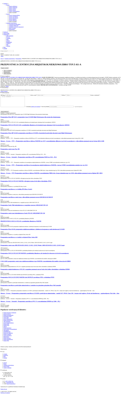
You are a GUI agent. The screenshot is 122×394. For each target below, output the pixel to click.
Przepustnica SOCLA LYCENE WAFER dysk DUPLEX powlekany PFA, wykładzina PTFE (27, 277)
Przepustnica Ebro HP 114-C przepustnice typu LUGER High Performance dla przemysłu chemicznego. (31, 117)
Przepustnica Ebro (7, 316)
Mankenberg (9, 42)
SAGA (2, 58)
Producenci (5, 34)
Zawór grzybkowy (7, 335)
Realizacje (5, 32)
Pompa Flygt (6, 325)
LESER (8, 40)
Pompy (7, 5)
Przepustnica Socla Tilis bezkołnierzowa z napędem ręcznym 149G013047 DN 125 (24, 205)
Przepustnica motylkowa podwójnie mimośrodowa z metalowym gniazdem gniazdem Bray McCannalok (31, 285)
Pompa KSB (6, 324)
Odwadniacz (6, 330)
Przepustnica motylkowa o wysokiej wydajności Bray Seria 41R (19, 237)
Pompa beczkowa (7, 327)
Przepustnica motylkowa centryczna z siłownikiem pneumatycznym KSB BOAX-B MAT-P (27, 197)
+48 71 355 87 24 (9, 381)
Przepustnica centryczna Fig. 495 (10, 149)
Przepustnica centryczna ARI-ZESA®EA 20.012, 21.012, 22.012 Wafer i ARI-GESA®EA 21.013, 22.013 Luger (33, 245)
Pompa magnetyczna (8, 320)
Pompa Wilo (6, 340)
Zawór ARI (6, 317)
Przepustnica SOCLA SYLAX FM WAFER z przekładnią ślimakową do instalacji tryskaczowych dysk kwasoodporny (35, 253)
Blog (4, 47)
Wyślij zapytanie (7, 73)
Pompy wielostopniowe (14, 11)
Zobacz (2, 91)
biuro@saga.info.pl (11, 383)
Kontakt (5, 48)
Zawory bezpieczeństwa (14, 15)
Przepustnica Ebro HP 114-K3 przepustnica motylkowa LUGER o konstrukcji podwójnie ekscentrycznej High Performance (36, 133)
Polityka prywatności (5, 392)
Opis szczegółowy (7, 70)
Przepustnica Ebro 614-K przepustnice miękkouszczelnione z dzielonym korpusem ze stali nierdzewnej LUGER (33, 229)
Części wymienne (7, 367)
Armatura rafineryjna (13, 25)
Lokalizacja (4, 370)
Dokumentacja (7, 72)
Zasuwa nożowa (7, 314)
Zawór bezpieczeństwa (8, 322)
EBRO (7, 86)
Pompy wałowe (12, 8)
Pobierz (6, 91)
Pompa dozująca (7, 338)
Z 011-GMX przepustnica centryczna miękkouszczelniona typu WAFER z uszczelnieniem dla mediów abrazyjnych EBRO (36, 261)
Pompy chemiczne (13, 7)
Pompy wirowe (12, 10)
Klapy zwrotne (12, 28)
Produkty (5, 3)
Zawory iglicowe (13, 20)
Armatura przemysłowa (11, 23)
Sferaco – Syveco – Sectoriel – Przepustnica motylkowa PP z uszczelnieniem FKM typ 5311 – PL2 (29, 157)
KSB (7, 39)
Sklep (2, 56)
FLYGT (8, 37)
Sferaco (5, 326)
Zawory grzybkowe (13, 16)
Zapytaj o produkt (4, 68)
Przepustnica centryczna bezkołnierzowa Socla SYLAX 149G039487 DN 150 (23, 213)
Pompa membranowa (8, 339)
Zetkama (8, 46)
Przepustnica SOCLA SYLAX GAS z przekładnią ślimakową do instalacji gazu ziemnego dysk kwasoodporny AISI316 (35, 125)
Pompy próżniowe (13, 6)
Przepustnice (12, 29)
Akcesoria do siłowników (14, 24)
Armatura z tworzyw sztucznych (16, 26)
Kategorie (4, 360)
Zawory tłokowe (12, 19)
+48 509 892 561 (10, 382)
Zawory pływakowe (13, 17)
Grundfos (8, 38)
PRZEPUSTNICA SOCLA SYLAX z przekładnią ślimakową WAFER (21, 221)
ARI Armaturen (9, 35)
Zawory (8, 14)
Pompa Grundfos (7, 334)
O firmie (5, 354)
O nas (3, 351)
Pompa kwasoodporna (8, 315)
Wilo (7, 44)
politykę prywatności (35, 106)
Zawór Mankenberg (7, 319)
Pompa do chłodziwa (8, 333)
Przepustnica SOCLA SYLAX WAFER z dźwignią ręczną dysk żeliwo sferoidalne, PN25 (26, 181)
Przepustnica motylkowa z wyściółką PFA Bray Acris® (16, 189)
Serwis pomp (6, 33)
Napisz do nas (4, 389)
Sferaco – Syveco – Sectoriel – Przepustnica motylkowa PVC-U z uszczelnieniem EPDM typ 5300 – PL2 (30, 301)
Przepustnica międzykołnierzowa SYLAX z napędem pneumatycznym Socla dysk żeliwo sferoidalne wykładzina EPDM (35, 269)
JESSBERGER (6, 331)
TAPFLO (8, 43)
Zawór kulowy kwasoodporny (10, 329)
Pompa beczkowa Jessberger (9, 312)
